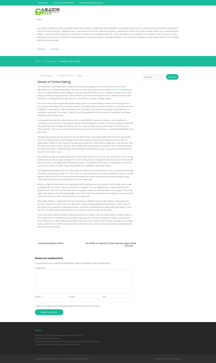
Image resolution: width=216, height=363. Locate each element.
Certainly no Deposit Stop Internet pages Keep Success (111, 244)
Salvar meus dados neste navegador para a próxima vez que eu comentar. (68, 306)
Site (104, 296)
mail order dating (118, 89)
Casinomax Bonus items (51, 243)
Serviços (41, 49)
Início (39, 19)
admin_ (80, 75)
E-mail (72, 296)
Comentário (40, 268)
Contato (54, 49)
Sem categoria (46, 75)
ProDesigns (176, 358)
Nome (38, 296)
